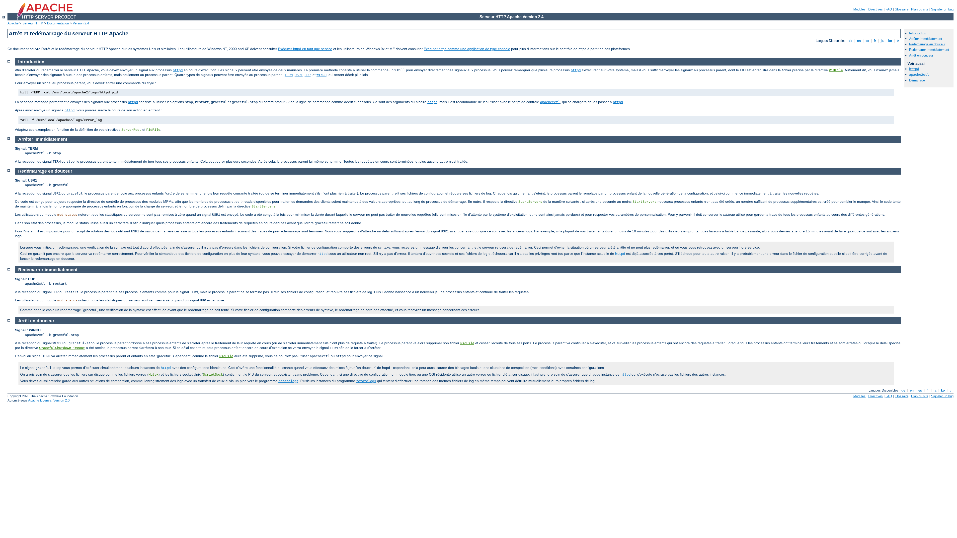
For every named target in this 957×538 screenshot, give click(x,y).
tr (898, 41)
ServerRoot (131, 130)
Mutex (154, 375)
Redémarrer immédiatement (929, 50)
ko (890, 41)
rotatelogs (288, 381)
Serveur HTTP (32, 23)
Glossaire (901, 9)
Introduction (917, 33)
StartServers (530, 202)
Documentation (58, 23)
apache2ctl (550, 102)
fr (875, 41)
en (859, 41)
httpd (178, 70)
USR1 (299, 75)
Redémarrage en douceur (927, 44)
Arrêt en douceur (921, 55)
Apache (12, 23)
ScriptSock (213, 375)
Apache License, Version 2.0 (49, 400)
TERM (289, 75)
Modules (859, 9)
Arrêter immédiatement (925, 39)
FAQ (888, 9)
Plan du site (919, 9)
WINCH (321, 75)
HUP (308, 75)
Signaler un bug (942, 9)
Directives (875, 9)
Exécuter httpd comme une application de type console (467, 49)
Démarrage (917, 80)
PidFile (836, 70)
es (867, 41)
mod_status (67, 215)
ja (882, 41)
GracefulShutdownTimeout (62, 348)
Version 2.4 (81, 23)
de (850, 41)
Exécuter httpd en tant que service (305, 49)
